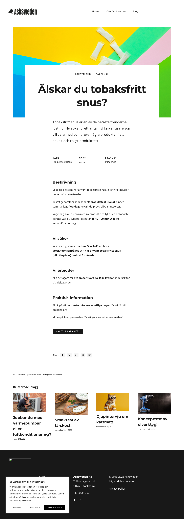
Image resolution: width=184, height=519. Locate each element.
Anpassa (17, 507)
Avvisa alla (35, 507)
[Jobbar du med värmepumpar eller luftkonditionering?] (29, 402)
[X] (69, 355)
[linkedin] (80, 500)
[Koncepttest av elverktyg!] (154, 403)
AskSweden (20, 374)
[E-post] (90, 355)
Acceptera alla (55, 507)
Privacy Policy (117, 488)
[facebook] (74, 500)
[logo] (22, 9)
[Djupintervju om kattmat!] (112, 402)
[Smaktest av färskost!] (71, 404)
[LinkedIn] (76, 355)
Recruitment (57, 374)
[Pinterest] (83, 355)
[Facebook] (63, 355)
